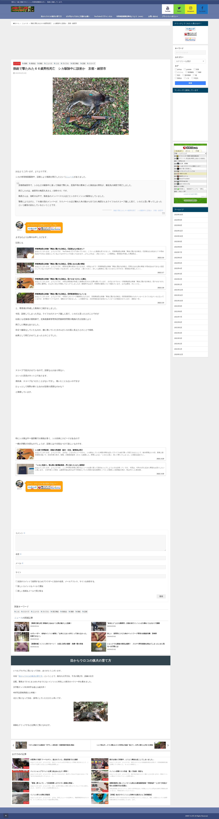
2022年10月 (178, 236)
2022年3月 (178, 274)
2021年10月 (178, 300)
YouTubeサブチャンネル (103, 16)
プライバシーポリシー (170, 16)
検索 (190, 83)
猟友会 (33, 63)
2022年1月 (178, 284)
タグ (176, 66)
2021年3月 (178, 338)
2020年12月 (178, 354)
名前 (19, 554)
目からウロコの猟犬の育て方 (51, 16)
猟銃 (40, 63)
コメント (20, 533)
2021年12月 (178, 290)
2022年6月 (178, 257)
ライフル (66, 63)
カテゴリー (179, 57)
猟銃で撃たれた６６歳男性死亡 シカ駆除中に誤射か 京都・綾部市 (138, 210)
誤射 (83, 63)
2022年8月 (178, 247)
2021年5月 (178, 327)
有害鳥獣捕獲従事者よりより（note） (130, 16)
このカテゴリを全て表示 (190, 194)
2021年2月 (178, 343)
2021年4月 (178, 333)
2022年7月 (178, 252)
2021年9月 (178, 306)
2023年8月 (178, 225)
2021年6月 (178, 322)
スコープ (92, 63)
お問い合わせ (153, 16)
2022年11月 (178, 231)
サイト (18, 572)
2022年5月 (178, 263)
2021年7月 (178, 317)
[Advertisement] (90, 43)
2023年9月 (178, 220)
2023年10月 (178, 214)
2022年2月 (178, 279)
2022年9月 (178, 241)
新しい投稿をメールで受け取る (30, 591)
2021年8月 (178, 311)
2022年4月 (178, 268)
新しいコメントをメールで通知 (30, 586)
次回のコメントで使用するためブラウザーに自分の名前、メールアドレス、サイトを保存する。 (57, 581)
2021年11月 (178, 295)
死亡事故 (75, 63)
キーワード (179, 48)
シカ (57, 63)
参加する (204, 196)
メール (19, 563)
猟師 (25, 63)
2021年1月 (178, 349)
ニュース (17, 63)
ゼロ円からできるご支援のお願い (78, 16)
